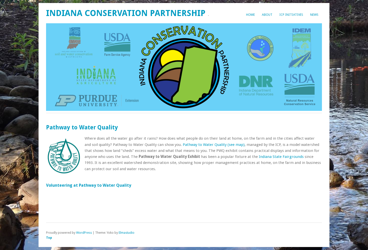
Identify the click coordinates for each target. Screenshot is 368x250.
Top (49, 237)
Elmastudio (126, 232)
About (267, 15)
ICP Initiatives (291, 15)
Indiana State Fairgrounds (281, 156)
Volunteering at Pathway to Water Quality (88, 185)
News (314, 15)
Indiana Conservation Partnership (126, 13)
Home (250, 15)
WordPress (84, 232)
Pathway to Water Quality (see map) (214, 144)
